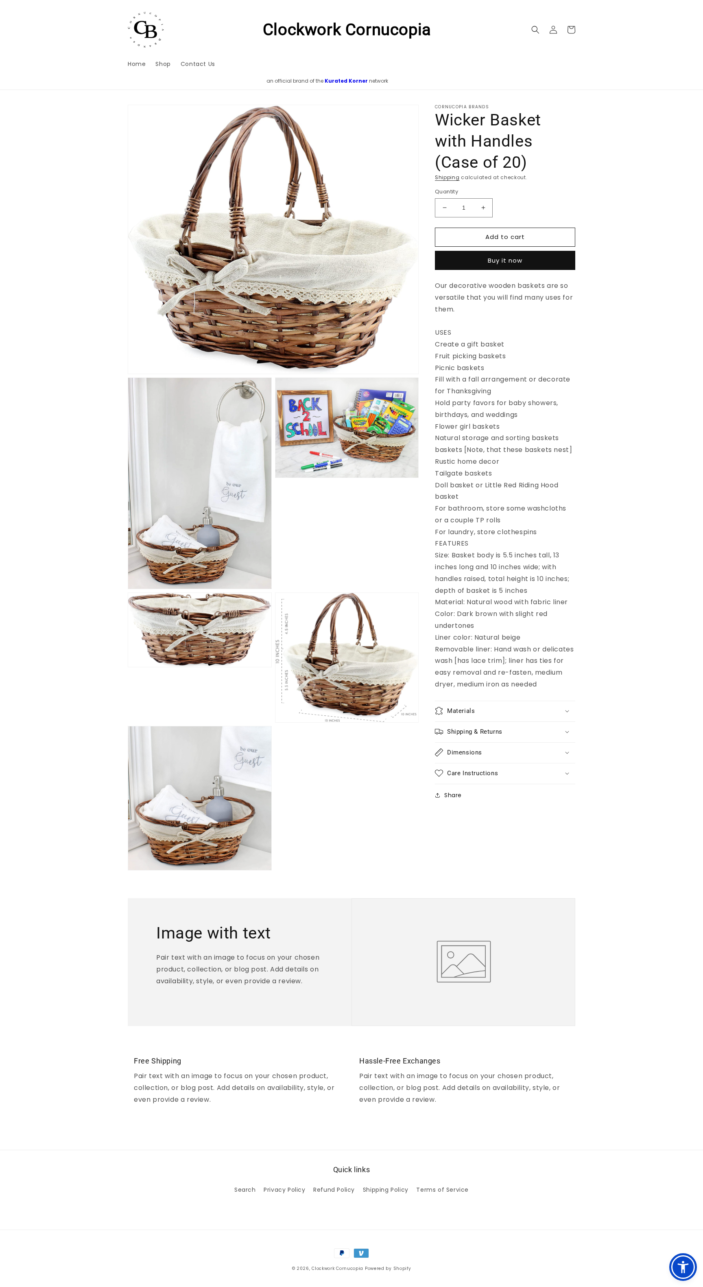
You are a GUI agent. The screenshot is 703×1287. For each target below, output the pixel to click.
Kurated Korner (346, 80)
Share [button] (453, 795)
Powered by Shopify (388, 1268)
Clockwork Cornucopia (337, 1268)
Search (245, 1190)
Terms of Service (442, 1190)
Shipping (447, 177)
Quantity (446, 191)
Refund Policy (334, 1190)
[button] (535, 30)
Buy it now (505, 260)
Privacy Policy (284, 1190)
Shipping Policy (385, 1190)
